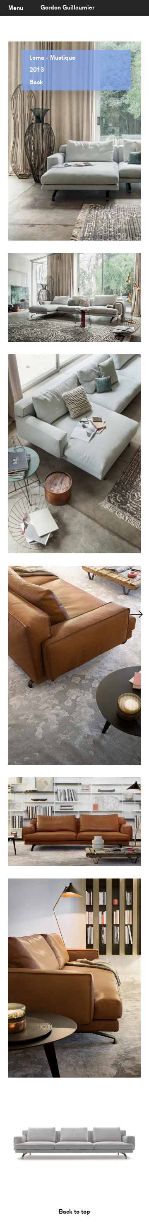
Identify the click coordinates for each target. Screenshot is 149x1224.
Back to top (74, 1211)
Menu (15, 8)
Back (36, 82)
